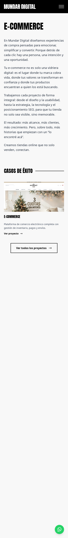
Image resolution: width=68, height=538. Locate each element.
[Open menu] (61, 6)
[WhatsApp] (59, 529)
